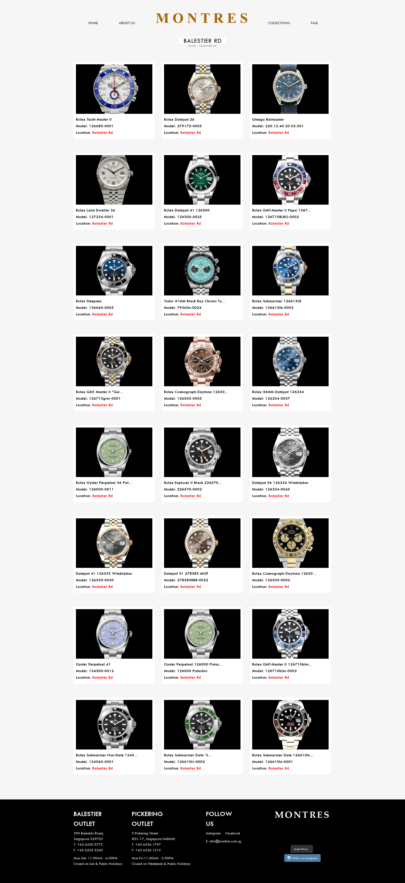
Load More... (302, 849)
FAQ (314, 23)
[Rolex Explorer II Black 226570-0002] (202, 452)
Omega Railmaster (268, 119)
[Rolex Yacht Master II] (114, 89)
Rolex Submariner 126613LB (276, 301)
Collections (279, 23)
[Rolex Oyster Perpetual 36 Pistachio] (114, 452)
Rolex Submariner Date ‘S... (188, 755)
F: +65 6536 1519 (146, 850)
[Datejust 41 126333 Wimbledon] (114, 543)
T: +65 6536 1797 (146, 844)
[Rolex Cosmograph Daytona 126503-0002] (290, 543)
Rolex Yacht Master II (94, 119)
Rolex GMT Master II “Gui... (99, 392)
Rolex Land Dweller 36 (95, 210)
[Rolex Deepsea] (114, 271)
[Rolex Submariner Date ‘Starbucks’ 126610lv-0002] (202, 725)
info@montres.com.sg (225, 841)
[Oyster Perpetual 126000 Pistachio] (202, 634)
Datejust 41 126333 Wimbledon (104, 573)
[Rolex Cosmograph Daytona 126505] (202, 361)
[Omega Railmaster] (290, 89)
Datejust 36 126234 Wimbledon (280, 482)
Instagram (213, 833)
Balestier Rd (102, 132)
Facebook (232, 833)
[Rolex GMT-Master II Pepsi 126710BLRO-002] (290, 180)
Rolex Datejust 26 (179, 119)
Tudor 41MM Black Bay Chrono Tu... (194, 301)
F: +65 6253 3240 (88, 850)
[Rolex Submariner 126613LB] (290, 271)
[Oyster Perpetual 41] (114, 634)
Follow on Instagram (304, 858)
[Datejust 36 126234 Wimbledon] (290, 452)
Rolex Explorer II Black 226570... (193, 482)
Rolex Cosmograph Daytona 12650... (196, 392)
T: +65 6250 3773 (88, 844)
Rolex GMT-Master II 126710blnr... (282, 664)
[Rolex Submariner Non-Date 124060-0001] (114, 725)
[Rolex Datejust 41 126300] (202, 180)
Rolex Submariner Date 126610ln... (283, 755)
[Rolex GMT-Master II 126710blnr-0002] (290, 634)
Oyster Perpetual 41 (93, 664)
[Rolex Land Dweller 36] (114, 180)
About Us (127, 23)
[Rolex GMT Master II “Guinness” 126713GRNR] (114, 361)
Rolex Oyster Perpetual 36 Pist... (104, 482)
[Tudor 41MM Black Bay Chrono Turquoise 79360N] (202, 271)
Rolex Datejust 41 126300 (187, 210)
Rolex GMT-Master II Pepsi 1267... (281, 210)
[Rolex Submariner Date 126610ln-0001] (290, 725)
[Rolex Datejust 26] (202, 89)
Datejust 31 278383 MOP (186, 573)
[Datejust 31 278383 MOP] (202, 543)
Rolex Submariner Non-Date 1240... (107, 755)
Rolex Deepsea (89, 301)
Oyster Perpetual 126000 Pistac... (193, 664)
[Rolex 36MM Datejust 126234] (290, 361)
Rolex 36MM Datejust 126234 (278, 392)
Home (93, 23)
